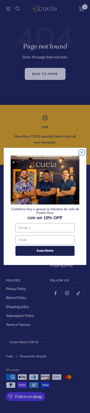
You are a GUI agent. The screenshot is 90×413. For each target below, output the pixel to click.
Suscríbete (45, 251)
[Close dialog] (81, 152)
